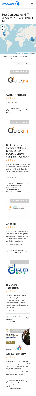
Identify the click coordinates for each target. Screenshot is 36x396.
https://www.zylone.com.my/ (14, 244)
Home (5, 56)
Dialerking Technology (12, 286)
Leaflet (18, 53)
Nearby (28, 64)
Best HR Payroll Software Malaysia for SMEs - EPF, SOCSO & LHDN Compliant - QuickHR (17, 150)
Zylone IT (11, 223)
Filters (21, 64)
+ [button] (2, 26)
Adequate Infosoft (16, 353)
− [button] (2, 29)
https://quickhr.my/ (11, 102)
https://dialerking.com (12, 311)
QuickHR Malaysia (16, 94)
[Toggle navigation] (31, 4)
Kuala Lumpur (12, 56)
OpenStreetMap (25, 53)
